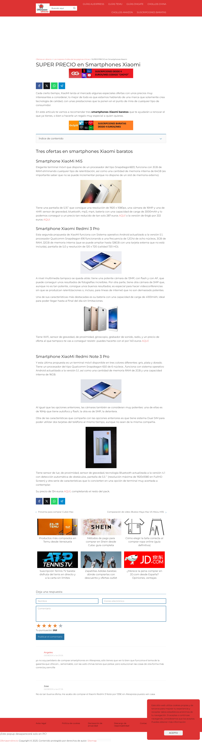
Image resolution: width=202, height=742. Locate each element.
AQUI (46, 219)
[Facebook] (39, 85)
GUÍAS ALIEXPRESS (93, 4)
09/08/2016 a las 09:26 (53, 655)
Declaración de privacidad (95, 724)
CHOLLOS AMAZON (122, 12)
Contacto (144, 723)
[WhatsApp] (54, 85)
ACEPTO (173, 733)
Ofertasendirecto (9, 740)
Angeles (48, 652)
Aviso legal (41, 723)
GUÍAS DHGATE (135, 4)
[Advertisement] (101, 37)
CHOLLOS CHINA (157, 4)
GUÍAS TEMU (115, 4)
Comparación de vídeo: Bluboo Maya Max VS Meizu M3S (135, 512)
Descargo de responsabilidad (121, 724)
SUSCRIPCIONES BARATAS (151, 12)
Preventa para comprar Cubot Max (55, 512)
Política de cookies (71, 723)
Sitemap (92, 740)
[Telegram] (62, 85)
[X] (46, 85)
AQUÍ (122, 215)
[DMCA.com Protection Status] (104, 740)
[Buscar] (74, 8)
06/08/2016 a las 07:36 (53, 689)
